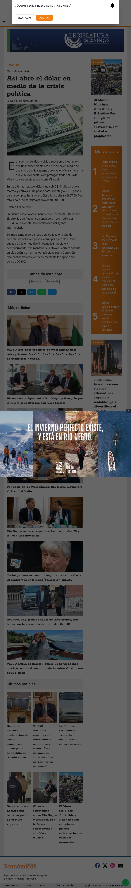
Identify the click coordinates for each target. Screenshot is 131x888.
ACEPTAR (44, 18)
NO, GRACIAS (25, 18)
